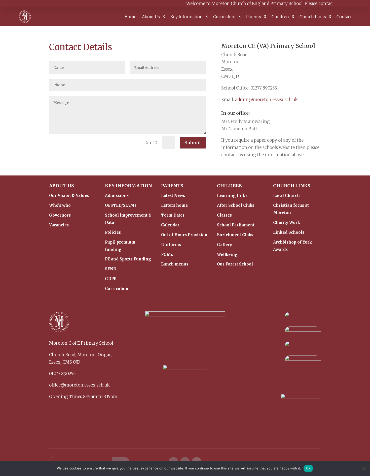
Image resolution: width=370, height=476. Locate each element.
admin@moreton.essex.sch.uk (266, 99)
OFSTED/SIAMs (120, 205)
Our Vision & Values (69, 195)
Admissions (117, 195)
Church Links (313, 17)
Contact (344, 17)
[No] (363, 468)
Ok (308, 468)
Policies (113, 232)
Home (130, 17)
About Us (151, 17)
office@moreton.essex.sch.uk (79, 385)
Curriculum (224, 17)
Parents (253, 17)
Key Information (186, 17)
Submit (192, 142)
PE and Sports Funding (128, 259)
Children (280, 17)
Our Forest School (235, 264)
